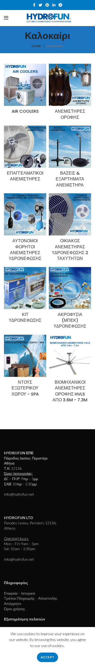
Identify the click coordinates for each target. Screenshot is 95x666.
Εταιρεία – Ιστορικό (19, 593)
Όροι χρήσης (14, 608)
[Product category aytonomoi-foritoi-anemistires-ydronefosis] (25, 228)
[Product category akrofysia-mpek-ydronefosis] (70, 299)
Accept (48, 657)
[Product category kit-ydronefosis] (25, 296)
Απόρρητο (12, 603)
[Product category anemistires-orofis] (70, 93)
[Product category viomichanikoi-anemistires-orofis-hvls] (70, 370)
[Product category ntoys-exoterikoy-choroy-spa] (25, 367)
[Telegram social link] (60, 5)
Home (36, 46)
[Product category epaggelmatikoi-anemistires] (25, 155)
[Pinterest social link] (47, 5)
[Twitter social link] (40, 5)
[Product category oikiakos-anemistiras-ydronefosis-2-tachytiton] (70, 228)
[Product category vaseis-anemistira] (70, 158)
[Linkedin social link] (54, 5)
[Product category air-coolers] (25, 90)
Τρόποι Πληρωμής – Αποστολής (30, 598)
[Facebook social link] (34, 5)
